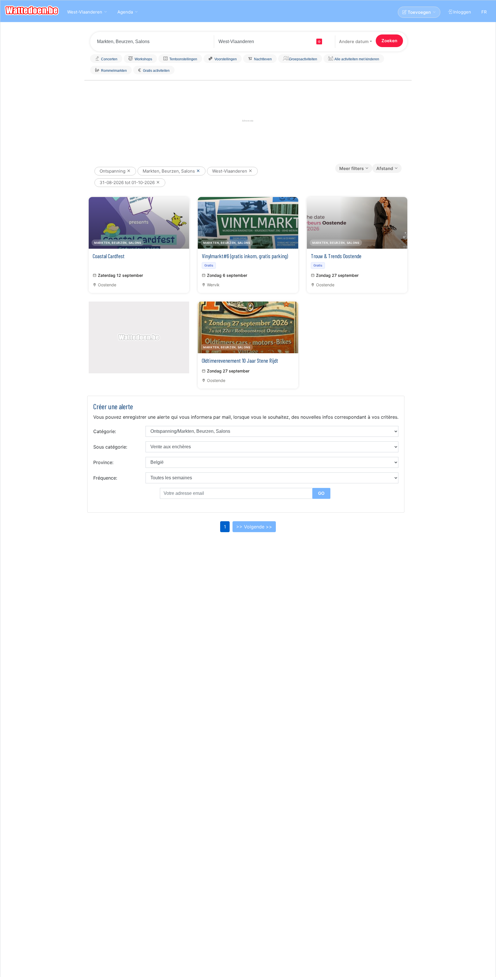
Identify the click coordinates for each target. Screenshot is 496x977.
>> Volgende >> (254, 527)
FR (484, 12)
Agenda (125, 12)
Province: (103, 462)
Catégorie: (104, 431)
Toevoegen (418, 12)
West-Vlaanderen (84, 12)
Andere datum (354, 41)
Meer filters (351, 168)
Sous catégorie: (110, 447)
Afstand (384, 168)
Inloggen (461, 12)
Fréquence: (105, 478)
